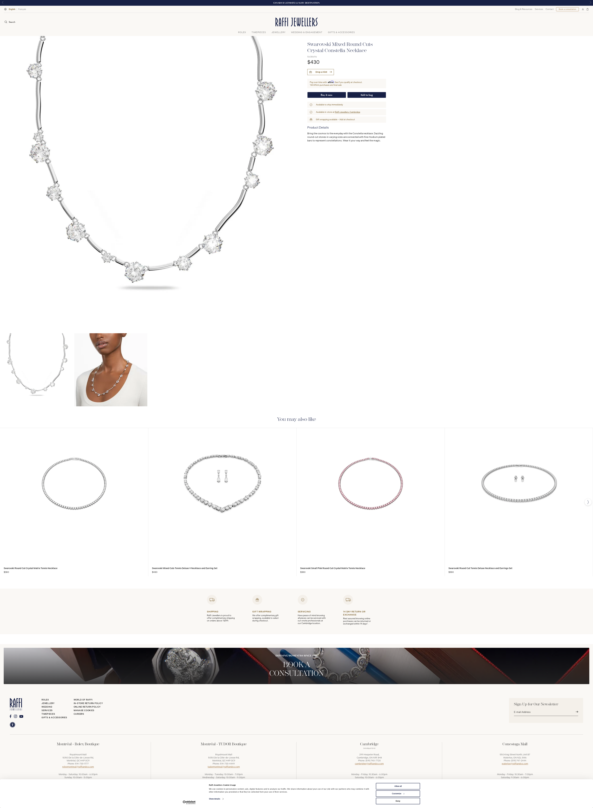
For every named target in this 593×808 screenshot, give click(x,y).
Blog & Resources (523, 9)
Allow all (398, 786)
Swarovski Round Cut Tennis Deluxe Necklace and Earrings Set (480, 568)
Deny (398, 801)
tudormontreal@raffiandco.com (224, 767)
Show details (214, 799)
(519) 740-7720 (373, 760)
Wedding (47, 707)
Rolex (45, 700)
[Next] (588, 502)
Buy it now (326, 95)
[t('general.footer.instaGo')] (15, 716)
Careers (79, 714)
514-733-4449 (227, 763)
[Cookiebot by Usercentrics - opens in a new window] (189, 802)
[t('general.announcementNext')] (590, 3)
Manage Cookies (84, 710)
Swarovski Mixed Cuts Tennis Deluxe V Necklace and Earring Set (184, 568)
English (12, 9)
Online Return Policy (87, 707)
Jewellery (48, 703)
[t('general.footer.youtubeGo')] (21, 716)
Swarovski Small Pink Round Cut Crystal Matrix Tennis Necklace (332, 568)
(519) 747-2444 (518, 760)
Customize (396, 794)
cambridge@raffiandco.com (369, 763)
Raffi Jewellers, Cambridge (347, 112)
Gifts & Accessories (54, 717)
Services (539, 9)
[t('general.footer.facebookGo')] (10, 716)
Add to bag (366, 95)
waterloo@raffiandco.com (515, 763)
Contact (550, 9)
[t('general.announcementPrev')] (3, 3)
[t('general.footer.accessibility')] (12, 724)
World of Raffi (83, 700)
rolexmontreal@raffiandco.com (78, 767)
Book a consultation (567, 9)
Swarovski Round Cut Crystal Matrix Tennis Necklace (30, 568)
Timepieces (48, 714)
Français (22, 9)
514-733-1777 (82, 763)
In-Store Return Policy (88, 703)
